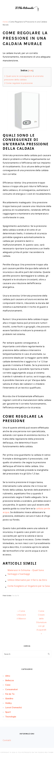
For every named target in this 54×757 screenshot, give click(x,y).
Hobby (8, 703)
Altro (7, 675)
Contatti (7, 740)
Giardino (9, 698)
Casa (7, 684)
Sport (8, 712)
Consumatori (11, 689)
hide (31, 70)
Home (5, 22)
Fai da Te (15, 595)
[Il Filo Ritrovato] (27, 14)
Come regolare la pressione (18, 83)
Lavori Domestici (13, 707)
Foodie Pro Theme (45, 752)
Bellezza (9, 680)
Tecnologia (10, 716)
